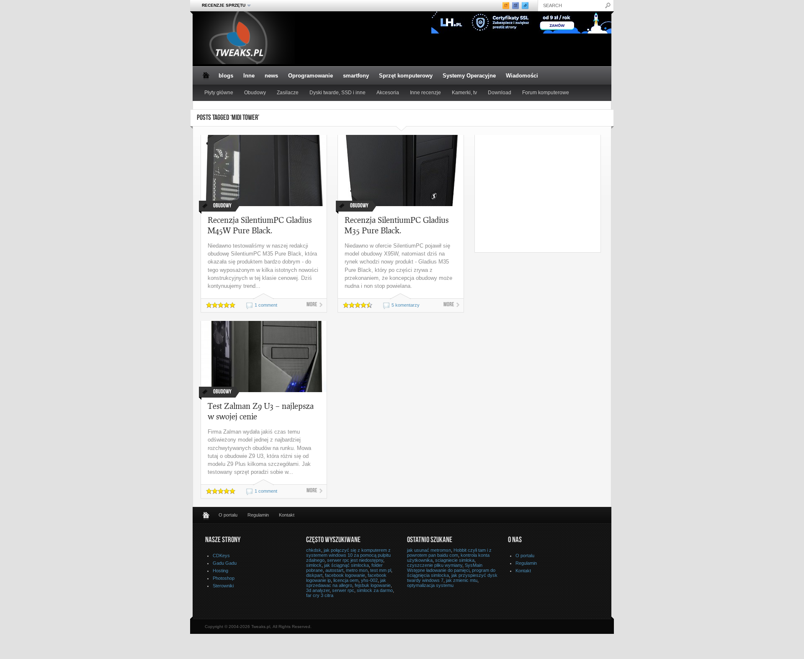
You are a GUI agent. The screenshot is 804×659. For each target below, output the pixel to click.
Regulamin (258, 514)
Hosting (220, 570)
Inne (249, 75)
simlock (314, 565)
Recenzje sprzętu (221, 5)
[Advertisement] (545, 193)
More (312, 305)
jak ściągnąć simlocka (346, 565)
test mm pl (380, 570)
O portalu (228, 514)
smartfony (356, 75)
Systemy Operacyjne (469, 75)
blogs (226, 75)
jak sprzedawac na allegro (346, 583)
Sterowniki (223, 585)
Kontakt (286, 514)
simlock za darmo (375, 590)
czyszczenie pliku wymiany (434, 565)
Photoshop (223, 578)
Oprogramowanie (310, 75)
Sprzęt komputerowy (406, 75)
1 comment (266, 305)
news (271, 75)
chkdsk (313, 550)
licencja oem (345, 580)
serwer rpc (343, 590)
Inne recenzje (425, 93)
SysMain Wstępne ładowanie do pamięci (444, 568)
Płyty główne (218, 93)
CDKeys (221, 555)
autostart (334, 570)
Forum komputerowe (545, 93)
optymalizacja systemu (430, 585)
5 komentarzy (406, 305)
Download (499, 93)
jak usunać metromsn (429, 550)
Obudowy (255, 93)
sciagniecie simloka (454, 560)
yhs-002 (369, 580)
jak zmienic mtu (461, 580)
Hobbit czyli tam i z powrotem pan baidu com (449, 553)
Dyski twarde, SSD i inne (337, 93)
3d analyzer (318, 590)
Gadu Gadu (225, 563)
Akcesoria (387, 93)
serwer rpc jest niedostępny (355, 560)
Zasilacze (288, 93)
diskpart (314, 575)
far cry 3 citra (319, 595)
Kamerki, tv (464, 93)
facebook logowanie (345, 575)
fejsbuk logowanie (373, 585)
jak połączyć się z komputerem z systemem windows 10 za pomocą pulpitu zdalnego (348, 555)
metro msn (357, 570)
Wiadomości (522, 75)
